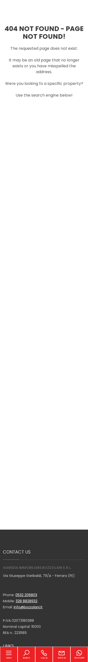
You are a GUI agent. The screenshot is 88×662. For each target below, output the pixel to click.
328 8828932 (26, 601)
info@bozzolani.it (28, 607)
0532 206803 (26, 595)
